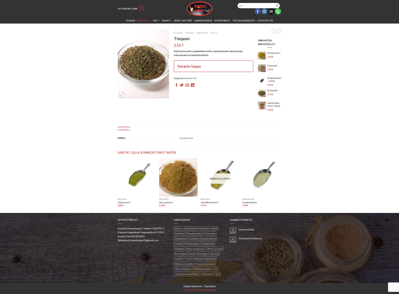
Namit (192, 254)
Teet (155, 20)
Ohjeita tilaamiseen (192, 286)
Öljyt (217, 274)
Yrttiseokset (207, 274)
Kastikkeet (179, 233)
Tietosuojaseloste (244, 20)
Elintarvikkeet (191, 228)
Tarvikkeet (179, 259)
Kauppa (189, 33)
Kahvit (166, 20)
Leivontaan (210, 233)
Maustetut (179, 249)
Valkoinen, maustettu (184, 264)
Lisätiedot (124, 130)
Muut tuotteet (183, 20)
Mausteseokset (192, 243)
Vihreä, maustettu (182, 269)
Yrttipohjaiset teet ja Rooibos (187, 274)
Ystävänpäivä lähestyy (250, 238)
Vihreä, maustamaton (205, 264)
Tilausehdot (210, 286)
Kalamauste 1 (124, 202)
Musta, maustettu (215, 249)
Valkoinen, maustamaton (205, 259)
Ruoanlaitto (202, 254)
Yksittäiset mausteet (202, 269)
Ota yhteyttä (265, 20)
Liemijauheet (180, 238)
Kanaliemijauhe (249, 202)
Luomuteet (193, 238)
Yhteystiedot (222, 20)
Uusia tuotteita (246, 229)
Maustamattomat (208, 238)
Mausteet (142, 20)
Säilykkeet (214, 254)
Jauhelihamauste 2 (210, 202)
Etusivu (130, 20)
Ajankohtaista (203, 20)
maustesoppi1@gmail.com (144, 240)
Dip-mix (178, 228)
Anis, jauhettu (166, 202)
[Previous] (117, 185)
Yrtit (214, 33)
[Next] (280, 185)
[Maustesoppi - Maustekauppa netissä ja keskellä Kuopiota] (199, 8)
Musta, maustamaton (195, 249)
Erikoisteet (204, 228)
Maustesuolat (208, 243)
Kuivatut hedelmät (195, 233)
